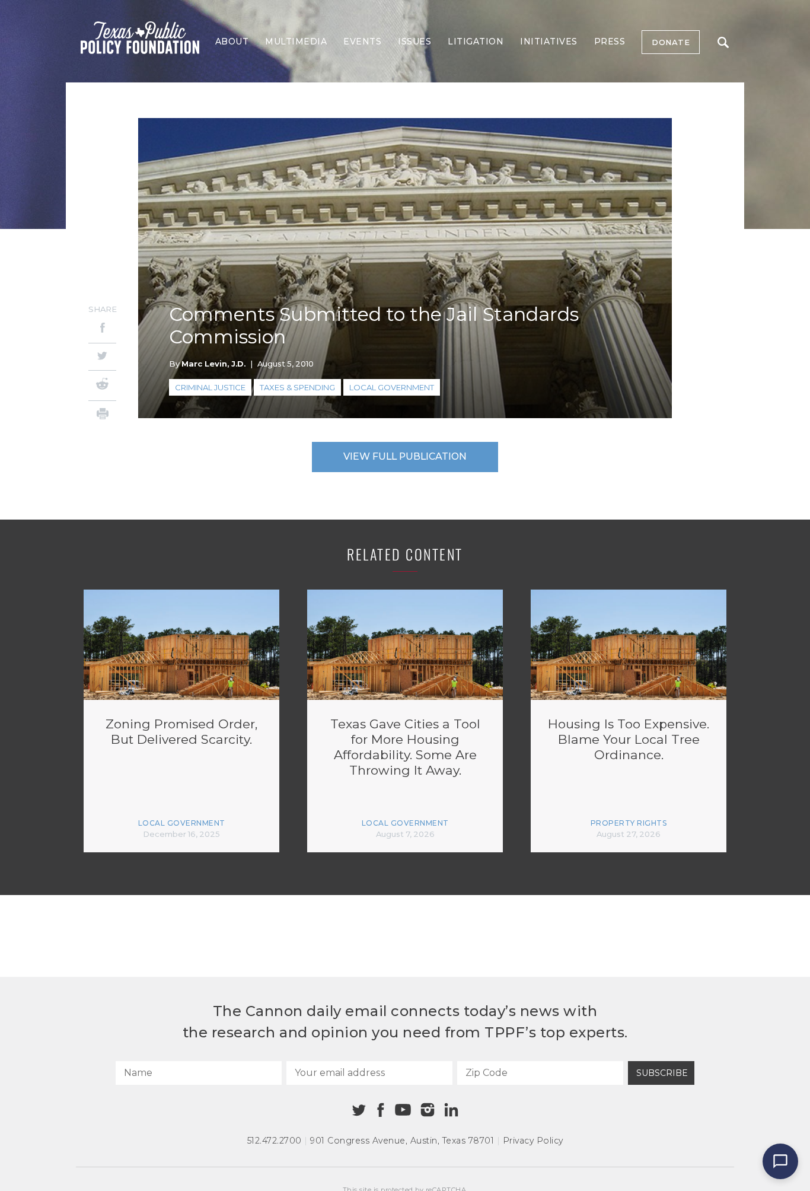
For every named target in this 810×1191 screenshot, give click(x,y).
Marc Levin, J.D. (213, 363)
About (232, 41)
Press (610, 41)
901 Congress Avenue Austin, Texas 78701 (402, 1140)
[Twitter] (102, 356)
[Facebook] (102, 329)
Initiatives (549, 41)
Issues (414, 41)
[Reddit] (102, 385)
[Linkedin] (451, 1109)
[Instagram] (427, 1109)
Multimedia (296, 41)
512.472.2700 (274, 1140)
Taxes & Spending (297, 387)
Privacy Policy (533, 1140)
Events (362, 41)
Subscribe (662, 1073)
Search (723, 42)
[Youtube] (402, 1110)
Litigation (475, 41)
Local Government (391, 387)
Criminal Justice (210, 387)
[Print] (102, 415)
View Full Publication (405, 456)
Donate (671, 42)
